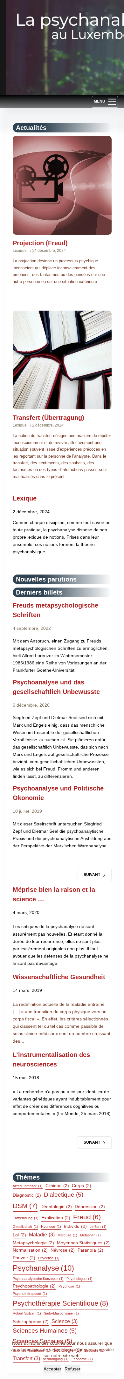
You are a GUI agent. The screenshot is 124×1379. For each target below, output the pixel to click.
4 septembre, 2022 (32, 628)
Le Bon (98, 1226)
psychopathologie (34, 1285)
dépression (90, 1206)
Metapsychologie (33, 1242)
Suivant (92, 874)
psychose (69, 1286)
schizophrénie (31, 1321)
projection (48, 1258)
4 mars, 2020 (26, 912)
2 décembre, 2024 (48, 425)
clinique (57, 1185)
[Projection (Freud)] (62, 185)
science (65, 1321)
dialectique (63, 1194)
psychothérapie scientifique (60, 1303)
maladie (42, 1234)
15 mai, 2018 (26, 1077)
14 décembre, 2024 (49, 250)
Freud (87, 1217)
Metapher (90, 1235)
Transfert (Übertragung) (48, 417)
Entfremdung (25, 1218)
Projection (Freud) (40, 242)
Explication (55, 1217)
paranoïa (90, 1250)
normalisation (30, 1250)
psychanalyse (43, 1268)
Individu (75, 1226)
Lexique (20, 250)
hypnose (51, 1226)
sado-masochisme (61, 1313)
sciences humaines (45, 1330)
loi (19, 1234)
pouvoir (24, 1257)
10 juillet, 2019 (27, 811)
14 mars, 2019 (27, 990)
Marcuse (67, 1235)
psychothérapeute (30, 1293)
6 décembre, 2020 (31, 705)
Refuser (72, 1368)
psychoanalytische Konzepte (38, 1279)
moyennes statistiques (83, 1242)
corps (81, 1185)
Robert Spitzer (27, 1313)
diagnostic (27, 1195)
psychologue (79, 1279)
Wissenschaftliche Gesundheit (59, 976)
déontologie (56, 1206)
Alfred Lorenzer (28, 1186)
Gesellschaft (25, 1226)
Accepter (52, 1368)
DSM (25, 1206)
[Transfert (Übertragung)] (62, 360)
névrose (63, 1250)
